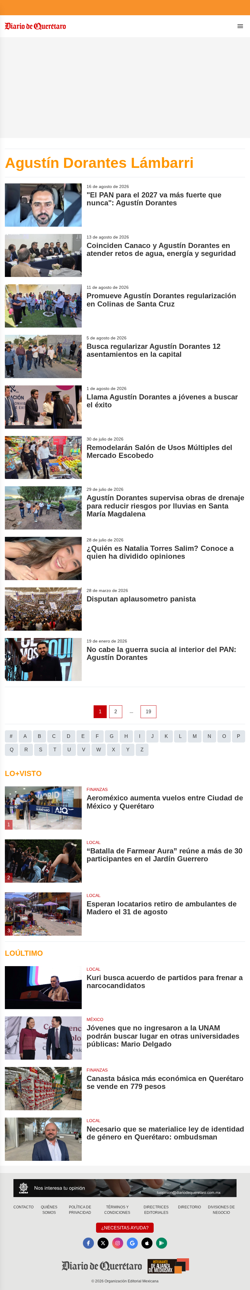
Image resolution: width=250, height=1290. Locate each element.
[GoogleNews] (132, 1243)
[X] (103, 1243)
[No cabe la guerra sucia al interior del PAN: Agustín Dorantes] (43, 659)
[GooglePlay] (161, 1243)
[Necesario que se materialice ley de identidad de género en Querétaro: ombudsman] (43, 1139)
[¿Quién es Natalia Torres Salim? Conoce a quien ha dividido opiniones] (43, 558)
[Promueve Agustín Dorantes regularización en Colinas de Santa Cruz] (43, 306)
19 (148, 711)
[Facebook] (88, 1243)
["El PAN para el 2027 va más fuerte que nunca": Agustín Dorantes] (43, 205)
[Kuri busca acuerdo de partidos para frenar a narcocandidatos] (43, 987)
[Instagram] (117, 1243)
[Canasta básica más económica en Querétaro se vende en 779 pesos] (43, 1088)
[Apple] (146, 1243)
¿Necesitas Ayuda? (124, 1227)
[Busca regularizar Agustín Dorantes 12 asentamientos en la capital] (43, 356)
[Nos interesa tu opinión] (125, 1188)
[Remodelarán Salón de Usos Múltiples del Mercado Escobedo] (43, 457)
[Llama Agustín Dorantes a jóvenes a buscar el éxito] (43, 407)
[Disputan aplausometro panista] (43, 609)
